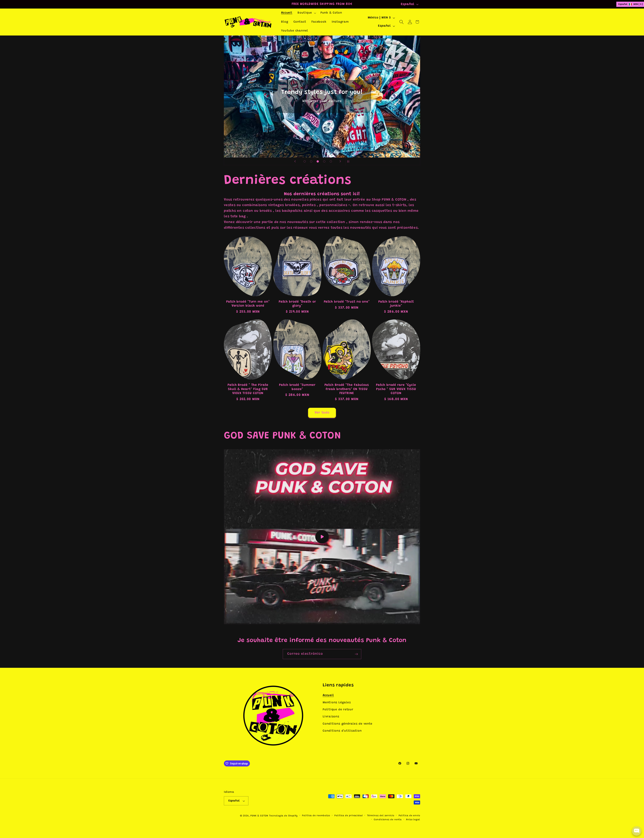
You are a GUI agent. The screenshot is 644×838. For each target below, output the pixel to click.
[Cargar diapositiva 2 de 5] (311, 161)
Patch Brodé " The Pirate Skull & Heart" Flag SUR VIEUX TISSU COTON (248, 389)
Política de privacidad (348, 816)
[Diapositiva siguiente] (340, 161)
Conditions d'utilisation (342, 730)
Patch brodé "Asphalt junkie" (396, 304)
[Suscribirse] (356, 654)
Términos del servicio (380, 816)
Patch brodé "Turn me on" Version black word (248, 304)
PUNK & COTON (259, 816)
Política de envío (409, 816)
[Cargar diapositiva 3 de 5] (317, 161)
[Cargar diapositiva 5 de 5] (331, 161)
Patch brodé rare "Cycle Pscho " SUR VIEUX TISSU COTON (396, 389)
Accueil (328, 695)
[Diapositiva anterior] (295, 161)
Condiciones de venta (388, 820)
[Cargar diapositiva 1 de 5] (304, 161)
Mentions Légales (337, 702)
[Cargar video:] (322, 536)
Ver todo (322, 412)
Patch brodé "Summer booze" (297, 387)
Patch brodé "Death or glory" (297, 304)
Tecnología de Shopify (283, 816)
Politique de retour (338, 709)
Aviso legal (413, 820)
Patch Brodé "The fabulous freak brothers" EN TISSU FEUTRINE (347, 389)
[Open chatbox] (636, 831)
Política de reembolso (316, 816)
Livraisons (331, 716)
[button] (306, 13)
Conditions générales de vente (347, 723)
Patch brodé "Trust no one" (347, 301)
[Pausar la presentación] (349, 161)
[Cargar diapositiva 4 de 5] (324, 161)
